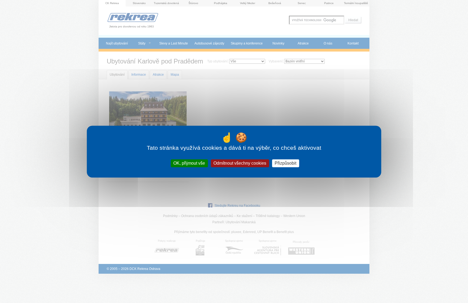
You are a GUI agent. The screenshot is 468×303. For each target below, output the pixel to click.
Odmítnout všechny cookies (239, 163)
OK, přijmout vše (189, 163)
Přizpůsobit (285, 163)
